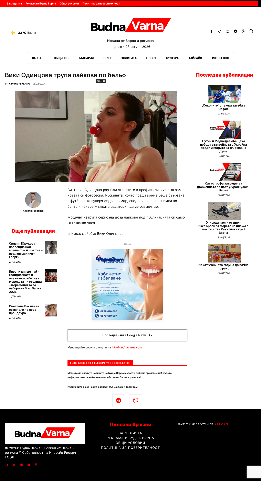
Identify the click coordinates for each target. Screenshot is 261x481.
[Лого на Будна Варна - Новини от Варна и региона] (130, 26)
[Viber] (243, 31)
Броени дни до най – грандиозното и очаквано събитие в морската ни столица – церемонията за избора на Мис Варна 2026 (25, 282)
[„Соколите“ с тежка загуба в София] (224, 94)
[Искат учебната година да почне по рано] (224, 253)
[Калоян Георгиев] (33, 200)
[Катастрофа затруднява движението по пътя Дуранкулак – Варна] (224, 172)
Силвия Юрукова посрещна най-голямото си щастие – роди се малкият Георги (26, 250)
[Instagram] (228, 31)
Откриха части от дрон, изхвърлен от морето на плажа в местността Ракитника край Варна (223, 228)
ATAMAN (221, 424)
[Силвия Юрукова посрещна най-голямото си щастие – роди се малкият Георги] (51, 247)
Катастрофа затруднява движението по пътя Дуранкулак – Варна (223, 186)
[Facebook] (212, 31)
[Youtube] (29, 465)
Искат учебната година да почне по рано (223, 266)
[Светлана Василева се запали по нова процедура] (51, 310)
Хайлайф (101, 81)
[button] (251, 31)
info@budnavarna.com (127, 347)
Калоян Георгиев (19, 83)
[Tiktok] (220, 31)
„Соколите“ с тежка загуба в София (223, 107)
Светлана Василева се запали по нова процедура (24, 309)
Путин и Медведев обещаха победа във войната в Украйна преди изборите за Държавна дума (223, 146)
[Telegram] (235, 31)
